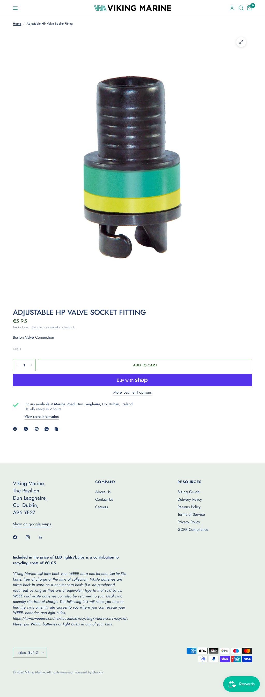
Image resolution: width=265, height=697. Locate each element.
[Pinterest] (38, 429)
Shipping (37, 327)
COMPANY (105, 482)
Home (17, 24)
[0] (248, 8)
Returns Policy (189, 507)
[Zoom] (241, 42)
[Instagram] (31, 537)
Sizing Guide (189, 492)
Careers (101, 507)
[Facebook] (16, 429)
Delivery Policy (190, 499)
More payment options (132, 392)
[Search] (241, 8)
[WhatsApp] (48, 429)
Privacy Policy (189, 522)
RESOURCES (190, 482)
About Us (103, 492)
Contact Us (104, 499)
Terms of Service (191, 514)
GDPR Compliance (193, 529)
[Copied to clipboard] (57, 429)
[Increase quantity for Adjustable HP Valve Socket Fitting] (31, 365)
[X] (27, 429)
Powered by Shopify (89, 672)
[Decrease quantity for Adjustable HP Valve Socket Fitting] (17, 365)
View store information (42, 416)
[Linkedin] (44, 537)
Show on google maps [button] (32, 524)
